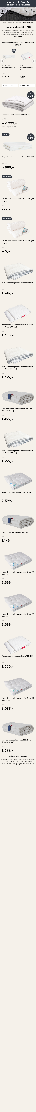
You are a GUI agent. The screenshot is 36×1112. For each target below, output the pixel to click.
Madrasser (10, 22)
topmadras (6, 34)
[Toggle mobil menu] (34, 11)
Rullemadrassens (6, 759)
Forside (4, 22)
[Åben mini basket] (30, 11)
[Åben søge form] (26, 11)
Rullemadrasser (18, 22)
